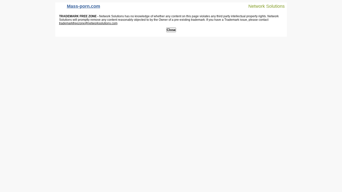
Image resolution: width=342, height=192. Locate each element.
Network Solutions (266, 6)
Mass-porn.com (83, 6)
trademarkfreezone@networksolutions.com (88, 23)
